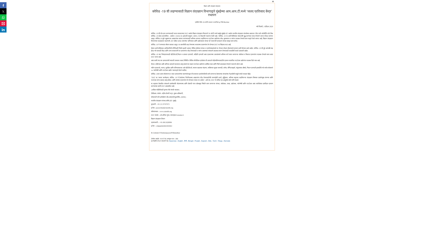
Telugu (220, 141)
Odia (210, 141)
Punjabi (197, 141)
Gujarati (204, 141)
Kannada (227, 141)
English (180, 141)
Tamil (215, 141)
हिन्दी (185, 141)
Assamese (173, 141)
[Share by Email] (3, 23)
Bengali (191, 141)
